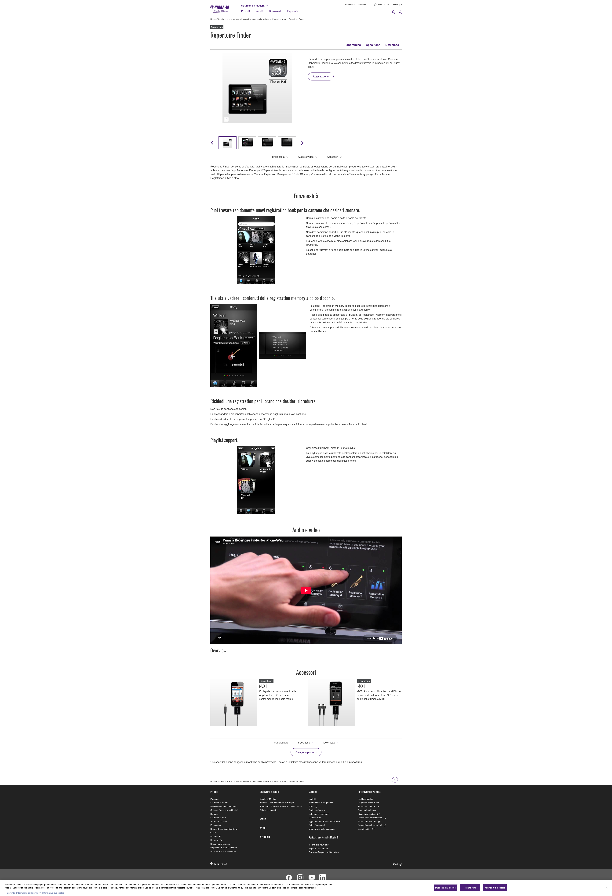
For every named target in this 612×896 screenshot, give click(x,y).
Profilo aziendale (365, 798)
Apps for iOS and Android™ (223, 851)
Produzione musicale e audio (223, 806)
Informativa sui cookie (53, 892)
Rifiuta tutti (470, 887)
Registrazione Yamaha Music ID (323, 837)
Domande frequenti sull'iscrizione (324, 852)
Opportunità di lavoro (367, 810)
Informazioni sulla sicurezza (322, 828)
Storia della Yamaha (367, 821)
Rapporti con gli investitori (370, 825)
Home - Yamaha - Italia (220, 19)
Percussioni (215, 825)
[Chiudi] (606, 887)
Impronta (10, 892)
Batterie (214, 813)
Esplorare (292, 11)
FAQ (311, 806)
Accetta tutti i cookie (495, 887)
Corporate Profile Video (368, 802)
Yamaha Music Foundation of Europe (277, 802)
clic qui (248, 887)
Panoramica (353, 45)
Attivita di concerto (268, 810)
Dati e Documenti (317, 825)
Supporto (362, 4)
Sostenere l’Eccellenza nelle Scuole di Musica (281, 806)
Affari (395, 4)
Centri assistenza (317, 810)
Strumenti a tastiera (253, 5)
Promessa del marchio (368, 806)
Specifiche (373, 45)
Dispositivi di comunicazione (223, 847)
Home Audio (216, 840)
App (284, 19)
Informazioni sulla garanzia (321, 802)
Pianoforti (214, 798)
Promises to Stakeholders (370, 817)
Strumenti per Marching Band (223, 828)
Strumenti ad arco (218, 821)
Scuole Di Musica (268, 798)
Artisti (259, 11)
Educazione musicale (269, 792)
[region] (306, 888)
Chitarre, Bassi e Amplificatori (224, 810)
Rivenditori (350, 4)
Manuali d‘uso (315, 817)
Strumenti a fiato (218, 817)
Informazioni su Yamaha (369, 792)
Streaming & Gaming (220, 843)
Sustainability (364, 828)
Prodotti (245, 11)
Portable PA (215, 836)
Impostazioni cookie (445, 887)
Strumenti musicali (241, 19)
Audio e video (306, 157)
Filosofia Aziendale (366, 813)
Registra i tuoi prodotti (319, 848)
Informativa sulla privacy (28, 892)
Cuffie (213, 832)
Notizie (263, 819)
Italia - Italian (383, 4)
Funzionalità (278, 157)
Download (275, 11)
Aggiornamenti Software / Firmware (325, 821)
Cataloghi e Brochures (319, 813)
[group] (228, 142)
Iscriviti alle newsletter (319, 844)
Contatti (312, 798)
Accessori (332, 157)
